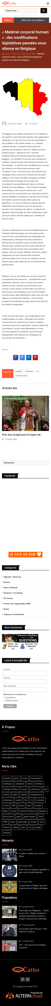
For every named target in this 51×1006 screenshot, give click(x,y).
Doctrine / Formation (13, 593)
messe (14, 811)
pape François (29, 816)
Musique (42, 811)
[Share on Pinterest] (35, 359)
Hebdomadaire (11, 700)
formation (40, 800)
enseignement (36, 795)
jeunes (21, 805)
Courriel (6, 669)
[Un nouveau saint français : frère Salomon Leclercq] (9, 930)
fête (13, 805)
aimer (16, 778)
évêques (6, 833)
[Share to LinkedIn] (28, 359)
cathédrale (19, 784)
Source (5, 349)
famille (18, 800)
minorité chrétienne (28, 811)
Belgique (18, 371)
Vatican (6, 827)
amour (25, 778)
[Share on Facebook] (15, 359)
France (6, 805)
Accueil (7, 54)
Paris (40, 816)
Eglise (15, 795)
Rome (6, 609)
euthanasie (7, 800)
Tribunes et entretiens (14, 614)
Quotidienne (10, 697)
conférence (35, 789)
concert (24, 789)
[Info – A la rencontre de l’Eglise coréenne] (9, 945)
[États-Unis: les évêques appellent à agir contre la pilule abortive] (9, 871)
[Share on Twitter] (22, 359)
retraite (33, 822)
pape (18, 816)
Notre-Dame (8, 816)
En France (8, 598)
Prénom (6, 678)
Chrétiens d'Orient (10, 789)
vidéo (23, 827)
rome (41, 822)
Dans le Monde (11, 587)
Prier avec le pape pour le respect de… (22, 434)
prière (12, 822)
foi (32, 800)
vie (30, 827)
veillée (15, 827)
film (26, 800)
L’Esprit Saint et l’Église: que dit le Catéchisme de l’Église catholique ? (33, 888)
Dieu (45, 789)
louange (38, 805)
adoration (7, 778)
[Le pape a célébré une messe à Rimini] (9, 855)
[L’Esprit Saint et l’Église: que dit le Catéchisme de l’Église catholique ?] (9, 887)
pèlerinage (22, 822)
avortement (36, 778)
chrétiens (39, 784)
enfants (24, 795)
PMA (5, 822)
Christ (29, 784)
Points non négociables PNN (23, 54)
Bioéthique (29, 371)
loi (38, 371)
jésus (29, 805)
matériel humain (21, 376)
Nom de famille (9, 686)
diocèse (6, 795)
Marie (5, 811)
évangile (37, 827)
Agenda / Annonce (12, 577)
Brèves (7, 582)
